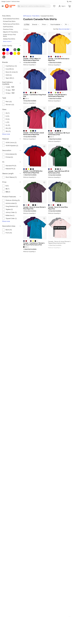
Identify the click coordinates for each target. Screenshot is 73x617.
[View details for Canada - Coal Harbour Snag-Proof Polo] (35, 79)
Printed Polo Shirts (9, 21)
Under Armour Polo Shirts (9, 35)
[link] (10, 6)
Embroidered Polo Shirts (11, 19)
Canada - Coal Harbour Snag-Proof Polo (34, 95)
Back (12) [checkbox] (9, 230)
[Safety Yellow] (28, 169)
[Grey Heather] (26, 205)
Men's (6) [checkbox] (9, 101)
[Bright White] (28, 56)
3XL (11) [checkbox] (8, 131)
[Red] (26, 92)
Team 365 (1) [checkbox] (10, 78)
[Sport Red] (51, 169)
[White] (53, 56)
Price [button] (44, 24)
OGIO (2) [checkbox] (9, 75)
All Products (27, 16)
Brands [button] (34, 24)
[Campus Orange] (60, 56)
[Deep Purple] (55, 131)
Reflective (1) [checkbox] (10, 215)
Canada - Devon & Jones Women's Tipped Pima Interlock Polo (59, 242)
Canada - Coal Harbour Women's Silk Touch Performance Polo (33, 244)
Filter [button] (27, 24)
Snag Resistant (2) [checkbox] (12, 206)
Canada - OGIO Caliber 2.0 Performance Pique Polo (31, 59)
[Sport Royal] (49, 169)
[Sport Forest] (55, 169)
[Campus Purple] (58, 56)
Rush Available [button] (55, 24)
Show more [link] (6, 134)
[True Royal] (49, 56)
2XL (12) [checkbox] (8, 128)
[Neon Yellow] (33, 241)
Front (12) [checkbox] (9, 233)
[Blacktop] (31, 56)
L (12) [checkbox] (7, 122)
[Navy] (24, 56)
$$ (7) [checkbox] (7, 189)
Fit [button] (66, 24)
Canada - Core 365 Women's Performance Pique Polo (57, 95)
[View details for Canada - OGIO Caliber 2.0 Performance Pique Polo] (35, 43)
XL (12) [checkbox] (8, 125)
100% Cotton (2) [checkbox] (11, 142)
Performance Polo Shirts (11, 24)
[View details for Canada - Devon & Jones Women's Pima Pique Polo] (35, 192)
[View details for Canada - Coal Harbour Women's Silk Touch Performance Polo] (35, 227)
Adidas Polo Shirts (9, 39)
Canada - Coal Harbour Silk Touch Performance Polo (59, 133)
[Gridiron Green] (31, 131)
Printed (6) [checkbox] (9, 157)
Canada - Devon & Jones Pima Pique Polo (58, 208)
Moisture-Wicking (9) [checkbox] (13, 200)
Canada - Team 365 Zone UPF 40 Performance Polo (58, 172)
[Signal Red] (26, 56)
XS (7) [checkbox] (8, 113)
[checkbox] (13, 87)
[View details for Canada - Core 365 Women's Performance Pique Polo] (59, 79)
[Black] (58, 131)
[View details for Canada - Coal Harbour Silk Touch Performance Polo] (59, 117)
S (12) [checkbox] (7, 116)
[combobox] (34, 6)
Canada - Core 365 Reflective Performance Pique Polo (32, 172)
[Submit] (19, 6)
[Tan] (33, 92)
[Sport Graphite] (60, 169)
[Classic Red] (51, 56)
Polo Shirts (35, 16)
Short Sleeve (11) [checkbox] (11, 177)
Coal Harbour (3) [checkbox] (11, 66)
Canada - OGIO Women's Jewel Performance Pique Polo (33, 133)
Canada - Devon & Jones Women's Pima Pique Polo (34, 208)
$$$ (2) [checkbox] (8, 192)
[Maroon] (35, 92)
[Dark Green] (31, 92)
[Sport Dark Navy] (58, 169)
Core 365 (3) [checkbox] (10, 69)
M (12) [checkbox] (8, 119)
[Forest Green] (55, 56)
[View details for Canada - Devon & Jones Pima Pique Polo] (59, 192)
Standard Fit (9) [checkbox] (11, 166)
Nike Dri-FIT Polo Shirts (10, 32)
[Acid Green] (55, 92)
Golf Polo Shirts (8, 27)
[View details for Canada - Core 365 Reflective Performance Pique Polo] (35, 156)
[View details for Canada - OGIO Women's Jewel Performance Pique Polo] (35, 117)
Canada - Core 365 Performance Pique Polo (58, 59)
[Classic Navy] (33, 169)
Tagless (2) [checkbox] (9, 209)
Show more (6, 41)
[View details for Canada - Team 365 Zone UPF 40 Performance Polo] (59, 156)
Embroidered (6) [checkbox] (11, 154)
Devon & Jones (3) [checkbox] (12, 72)
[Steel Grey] (60, 131)
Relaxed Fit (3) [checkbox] (10, 169)
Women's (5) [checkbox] (10, 104)
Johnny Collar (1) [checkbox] (11, 212)
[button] (44, 34)
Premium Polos (8, 29)
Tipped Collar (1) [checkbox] (11, 218)
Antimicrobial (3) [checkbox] (11, 203)
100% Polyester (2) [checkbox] (12, 145)
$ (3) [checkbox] (7, 186)
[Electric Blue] (33, 56)
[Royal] (24, 92)
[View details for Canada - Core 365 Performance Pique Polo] (59, 43)
